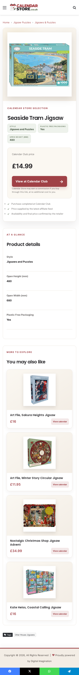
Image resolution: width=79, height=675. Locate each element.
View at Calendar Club (39, 181)
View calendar (60, 421)
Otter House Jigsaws (25, 635)
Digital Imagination (41, 661)
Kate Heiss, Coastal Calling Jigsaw (35, 607)
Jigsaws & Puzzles (45, 22)
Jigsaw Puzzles (22, 22)
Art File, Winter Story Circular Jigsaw (36, 478)
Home (6, 22)
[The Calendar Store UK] (24, 7)
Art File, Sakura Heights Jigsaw (32, 415)
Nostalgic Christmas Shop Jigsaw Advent (35, 542)
